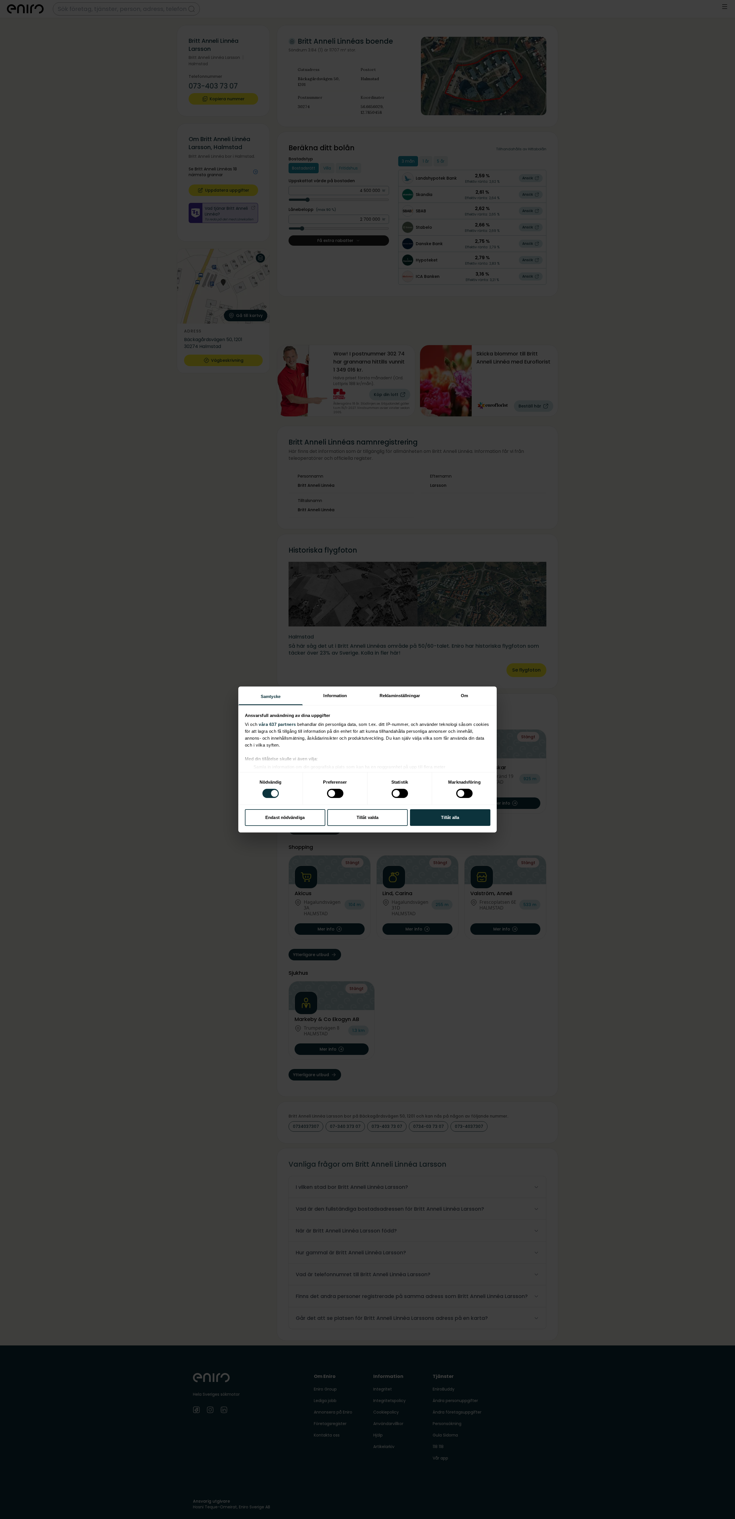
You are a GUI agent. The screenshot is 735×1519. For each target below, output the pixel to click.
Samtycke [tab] (271, 696)
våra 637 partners (277, 724)
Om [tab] (464, 695)
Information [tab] (335, 695)
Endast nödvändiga (285, 817)
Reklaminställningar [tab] (400, 695)
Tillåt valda (367, 817)
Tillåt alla (450, 817)
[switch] (335, 793)
